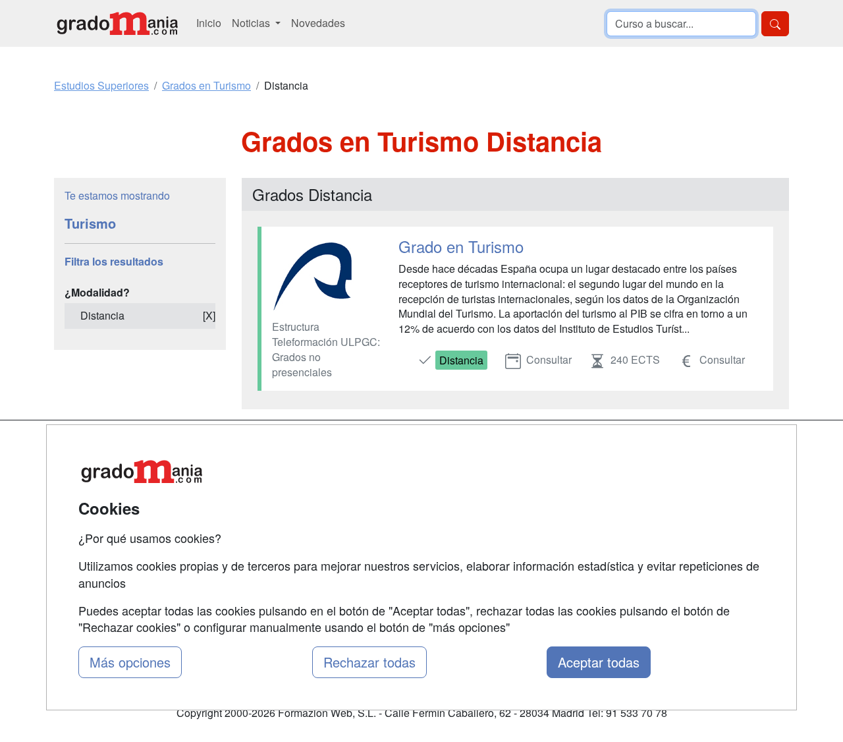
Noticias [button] (252, 22)
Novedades (318, 22)
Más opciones (130, 661)
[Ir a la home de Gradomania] (117, 23)
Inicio (208, 22)
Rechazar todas (369, 661)
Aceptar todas (598, 661)
